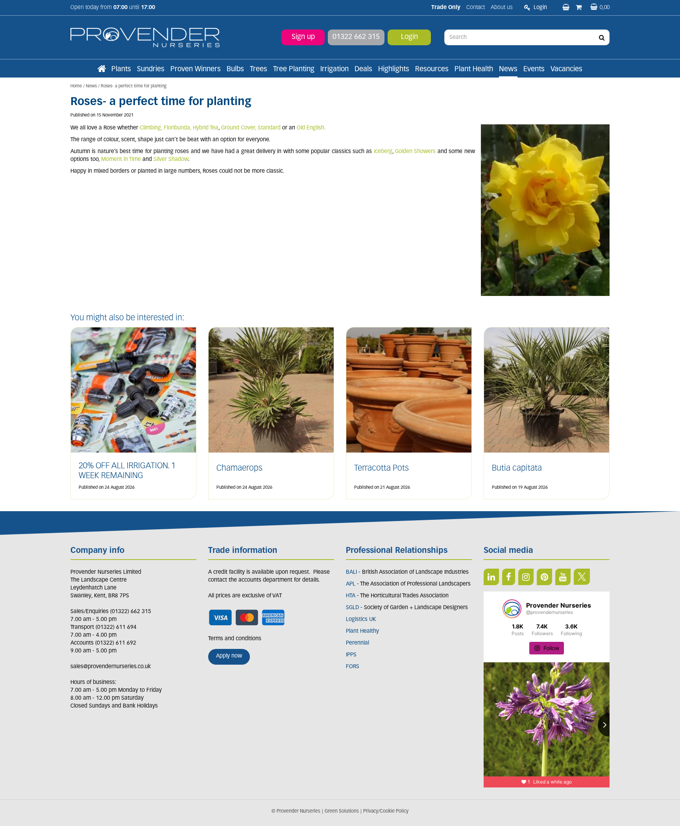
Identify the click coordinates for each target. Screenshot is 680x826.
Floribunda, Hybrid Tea (191, 128)
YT (563, 577)
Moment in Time (121, 160)
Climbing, (151, 128)
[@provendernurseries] (512, 609)
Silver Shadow (170, 160)
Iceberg (383, 152)
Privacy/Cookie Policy (385, 811)
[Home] (101, 70)
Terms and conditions (234, 639)
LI (491, 577)
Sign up (303, 37)
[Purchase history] (579, 8)
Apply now (229, 656)
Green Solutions (342, 811)
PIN (544, 577)
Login (409, 37)
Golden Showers (415, 152)
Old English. (311, 128)
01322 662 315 (356, 37)
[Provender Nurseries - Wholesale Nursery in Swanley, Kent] (145, 38)
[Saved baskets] (566, 8)
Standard (269, 128)
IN (526, 577)
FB (508, 577)
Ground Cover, (238, 128)
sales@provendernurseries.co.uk (110, 667)
